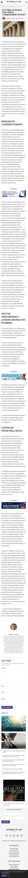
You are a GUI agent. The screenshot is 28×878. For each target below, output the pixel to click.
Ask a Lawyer (14, 867)
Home (3, 6)
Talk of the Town (14, 851)
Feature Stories (14, 848)
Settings (7, 873)
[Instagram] (10, 835)
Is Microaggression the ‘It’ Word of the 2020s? (12, 769)
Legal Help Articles (14, 864)
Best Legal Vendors (14, 853)
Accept (4, 875)
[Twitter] (21, 835)
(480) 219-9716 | (6, 840)
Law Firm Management (19, 6)
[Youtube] (17, 835)
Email (3, 692)
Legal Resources (14, 855)
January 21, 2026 (6, 729)
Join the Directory (14, 856)
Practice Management (9, 6)
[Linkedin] (6, 835)
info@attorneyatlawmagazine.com (17, 840)
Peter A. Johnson (13, 634)
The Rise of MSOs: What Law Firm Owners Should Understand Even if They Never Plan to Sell (13, 726)
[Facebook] (14, 835)
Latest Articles (14, 850)
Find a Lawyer (14, 866)
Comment (4, 668)
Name (3, 686)
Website (3, 698)
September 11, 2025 (6, 747)
